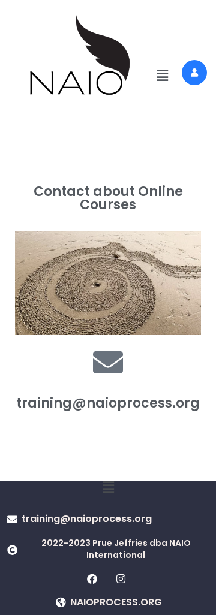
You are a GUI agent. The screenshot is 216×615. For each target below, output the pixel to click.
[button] (162, 76)
